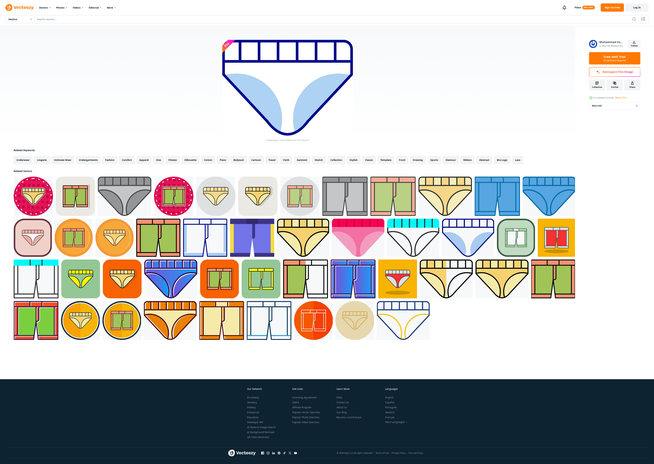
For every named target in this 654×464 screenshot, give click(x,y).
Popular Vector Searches (306, 412)
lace (517, 160)
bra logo (502, 160)
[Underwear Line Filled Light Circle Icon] (215, 196)
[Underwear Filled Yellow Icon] (80, 279)
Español (389, 402)
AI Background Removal (260, 432)
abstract (484, 160)
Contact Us (342, 402)
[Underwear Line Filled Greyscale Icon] (124, 196)
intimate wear (62, 160)
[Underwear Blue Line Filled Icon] (497, 196)
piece (223, 160)
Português (391, 407)
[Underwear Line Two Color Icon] (403, 320)
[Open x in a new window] (290, 453)
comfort (127, 160)
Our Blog (341, 412)
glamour (451, 160)
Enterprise (253, 412)
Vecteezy (252, 402)
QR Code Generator (258, 437)
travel (271, 160)
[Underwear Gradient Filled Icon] (170, 279)
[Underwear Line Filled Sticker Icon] (33, 196)
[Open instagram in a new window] (268, 453)
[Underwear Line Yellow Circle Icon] (354, 320)
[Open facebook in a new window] (262, 453)
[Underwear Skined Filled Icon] (413, 238)
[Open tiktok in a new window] (284, 453)
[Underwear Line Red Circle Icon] (313, 320)
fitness (172, 160)
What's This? (621, 97)
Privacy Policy (399, 452)
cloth (286, 160)
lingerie (42, 160)
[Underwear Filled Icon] (36, 320)
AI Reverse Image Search (261, 427)
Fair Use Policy (415, 452)
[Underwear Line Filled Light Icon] (393, 196)
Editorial (94, 7)
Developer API (255, 422)
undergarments (88, 160)
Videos (77, 7)
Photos (60, 7)
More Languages (395, 422)
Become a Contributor (349, 417)
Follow (634, 45)
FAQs (339, 397)
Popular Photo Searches (305, 417)
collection (336, 160)
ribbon (467, 160)
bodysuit (238, 160)
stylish (354, 160)
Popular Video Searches (305, 422)
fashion (109, 160)
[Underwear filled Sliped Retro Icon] (170, 320)
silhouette (190, 160)
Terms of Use (382, 452)
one (158, 160)
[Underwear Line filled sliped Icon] (33, 238)
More (110, 7)
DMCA (295, 402)
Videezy (251, 407)
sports (434, 160)
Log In (637, 7)
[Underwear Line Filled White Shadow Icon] (75, 196)
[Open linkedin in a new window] (273, 453)
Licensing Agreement (304, 397)
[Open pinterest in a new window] (279, 453)
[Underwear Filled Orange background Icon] (122, 279)
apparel (144, 160)
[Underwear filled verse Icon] (80, 320)
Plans (578, 7)
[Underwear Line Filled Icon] (74, 238)
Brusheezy (253, 397)
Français (390, 417)
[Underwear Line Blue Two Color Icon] (269, 320)
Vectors (43, 7)
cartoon (256, 160)
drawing (418, 160)
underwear (23, 160)
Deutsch (390, 412)
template (385, 160)
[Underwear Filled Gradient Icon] (502, 279)
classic (369, 160)
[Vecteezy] (19, 7)
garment (302, 160)
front (402, 160)
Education (253, 417)
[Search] (634, 19)
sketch (319, 160)
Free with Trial (615, 58)
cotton (208, 160)
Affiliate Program (302, 407)
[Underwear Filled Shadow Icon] (556, 238)
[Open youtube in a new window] (295, 453)
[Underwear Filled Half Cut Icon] (305, 279)
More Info (597, 105)
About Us (341, 407)
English (389, 397)
